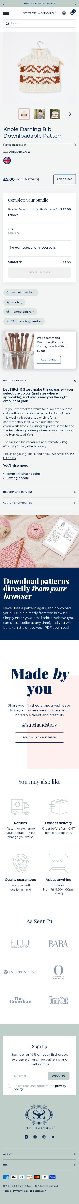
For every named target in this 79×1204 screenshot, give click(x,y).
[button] (24, 114)
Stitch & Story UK (39, 13)
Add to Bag (49, 359)
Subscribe (58, 1076)
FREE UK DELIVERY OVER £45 (39, 3)
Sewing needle (17, 478)
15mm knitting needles (23, 474)
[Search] (7, 23)
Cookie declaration (35, 1190)
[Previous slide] (3, 3)
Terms (7, 1190)
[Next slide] (76, 3)
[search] (39, 23)
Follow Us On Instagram (39, 737)
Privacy (17, 1190)
